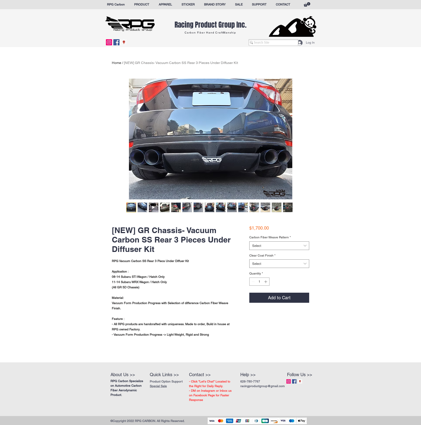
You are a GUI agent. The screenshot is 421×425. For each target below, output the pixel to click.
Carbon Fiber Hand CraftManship (210, 32)
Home (116, 63)
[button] (307, 4)
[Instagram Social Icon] (109, 42)
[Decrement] (252, 281)
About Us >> (123, 374)
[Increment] (266, 281)
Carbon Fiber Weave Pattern (270, 237)
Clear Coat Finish (262, 255)
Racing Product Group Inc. (210, 25)
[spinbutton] (259, 281)
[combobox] (279, 245)
